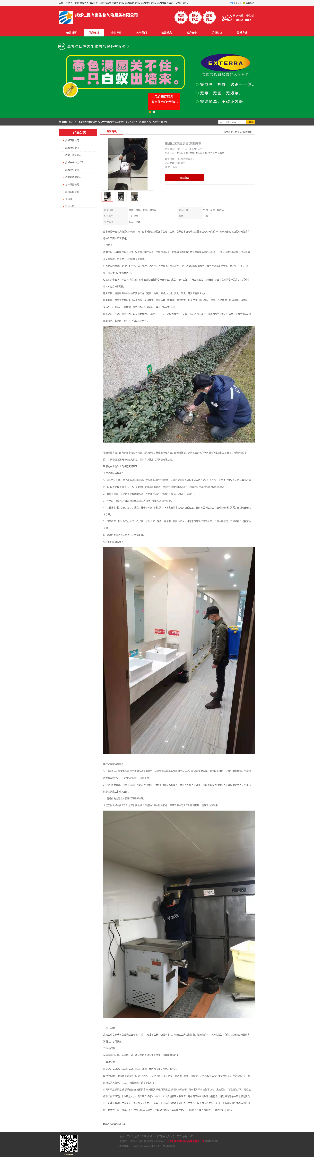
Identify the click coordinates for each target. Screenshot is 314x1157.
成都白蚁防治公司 (74, 162)
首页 (237, 132)
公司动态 (166, 32)
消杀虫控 (69, 206)
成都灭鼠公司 (72, 140)
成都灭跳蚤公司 (73, 155)
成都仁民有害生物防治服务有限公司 (185, 1141)
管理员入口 (159, 1146)
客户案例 (192, 32)
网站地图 (170, 1146)
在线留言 (184, 177)
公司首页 (71, 32)
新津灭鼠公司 (72, 184)
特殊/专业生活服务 (214, 153)
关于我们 (141, 32)
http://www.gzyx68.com (114, 1124)
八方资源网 (137, 1146)
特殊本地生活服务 (195, 153)
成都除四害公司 (73, 177)
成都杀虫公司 (72, 170)
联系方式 (242, 32)
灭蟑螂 (68, 199)
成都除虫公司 (72, 148)
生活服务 (181, 153)
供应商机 (94, 32)
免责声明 (148, 1146)
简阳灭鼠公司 (72, 192)
